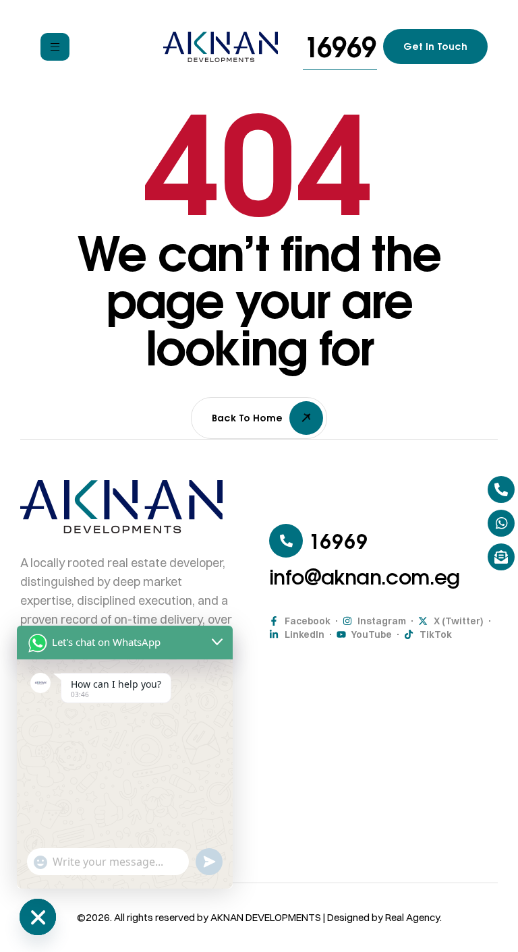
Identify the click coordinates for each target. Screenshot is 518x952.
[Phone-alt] (501, 489)
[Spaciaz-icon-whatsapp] (501, 523)
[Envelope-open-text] (501, 556)
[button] (340, 47)
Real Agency (412, 917)
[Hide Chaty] (38, 917)
